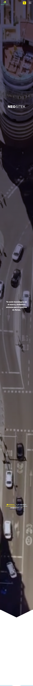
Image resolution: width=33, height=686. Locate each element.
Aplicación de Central (5, 673)
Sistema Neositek (16, 656)
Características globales (16, 663)
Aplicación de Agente (16, 673)
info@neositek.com (16, 507)
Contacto (11, 504)
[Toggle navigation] (30, 2)
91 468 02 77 (22, 504)
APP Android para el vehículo (27, 674)
